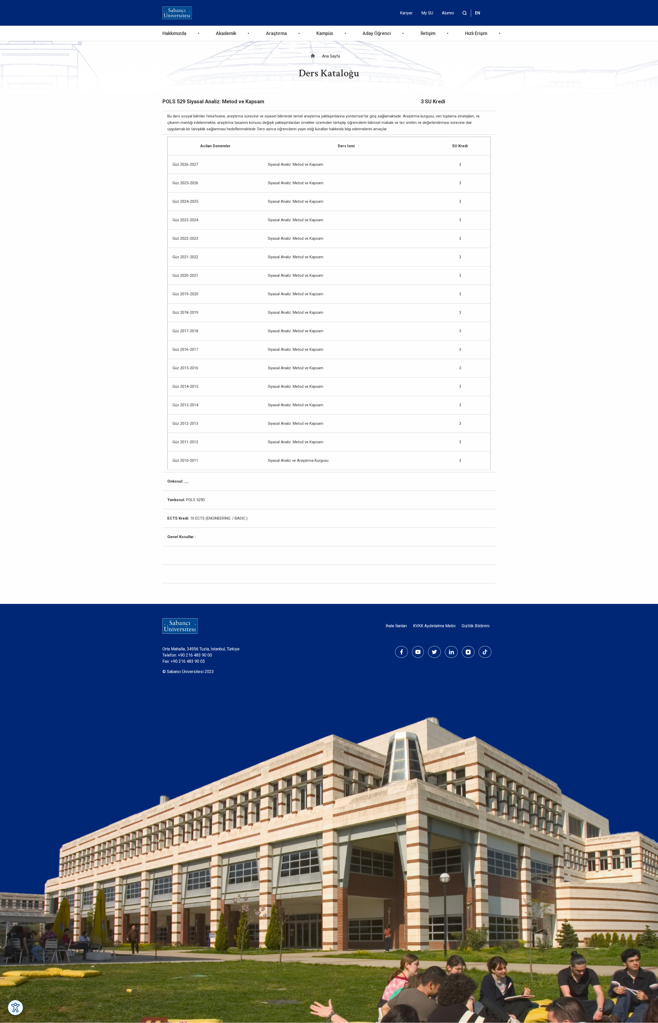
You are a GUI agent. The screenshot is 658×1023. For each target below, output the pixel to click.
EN (477, 13)
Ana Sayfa (331, 56)
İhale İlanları (396, 625)
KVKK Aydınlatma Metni (434, 625)
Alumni (448, 13)
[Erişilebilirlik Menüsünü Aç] (15, 1007)
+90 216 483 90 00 (195, 655)
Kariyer (406, 13)
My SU (427, 13)
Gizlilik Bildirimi (475, 625)
